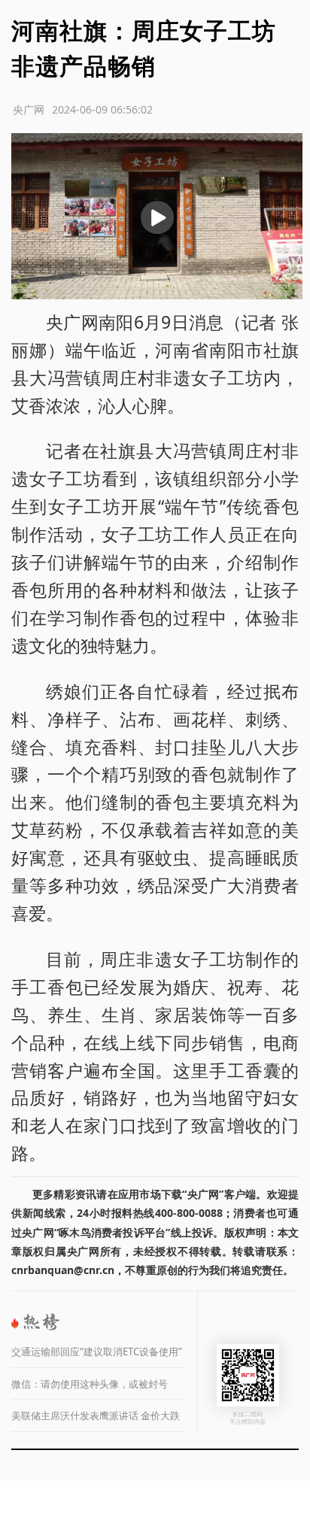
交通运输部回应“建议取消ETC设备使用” (96, 1351)
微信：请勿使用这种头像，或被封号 (89, 1384)
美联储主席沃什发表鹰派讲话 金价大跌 (95, 1415)
